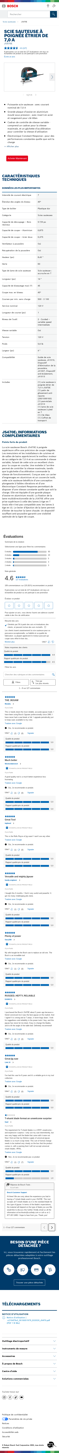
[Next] (36, 95)
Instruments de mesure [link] (14, 1348)
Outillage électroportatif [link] (15, 1341)
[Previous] (23, 95)
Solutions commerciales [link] (15, 1378)
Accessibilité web (10, 1432)
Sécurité (6, 1436)
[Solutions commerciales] (54, 1379)
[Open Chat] (50, 1444)
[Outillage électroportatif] (54, 1341)
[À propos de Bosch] (54, 1364)
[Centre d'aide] (54, 1371)
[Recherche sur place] (53, 14)
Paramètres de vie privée (20, 1419)
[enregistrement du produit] (54, 6)
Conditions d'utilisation (13, 1428)
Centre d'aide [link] (9, 1371)
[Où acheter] (48, 6)
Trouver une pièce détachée (29, 1282)
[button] (17, 158)
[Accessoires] (54, 1356)
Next (52, 77)
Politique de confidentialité (15, 1414)
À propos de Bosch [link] (12, 1363)
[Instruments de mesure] (54, 1348)
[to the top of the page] (55, 1437)
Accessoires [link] (8, 1356)
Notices (5, 1423)
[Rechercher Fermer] (47, 14)
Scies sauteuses (9, 22)
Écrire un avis (9, 57)
